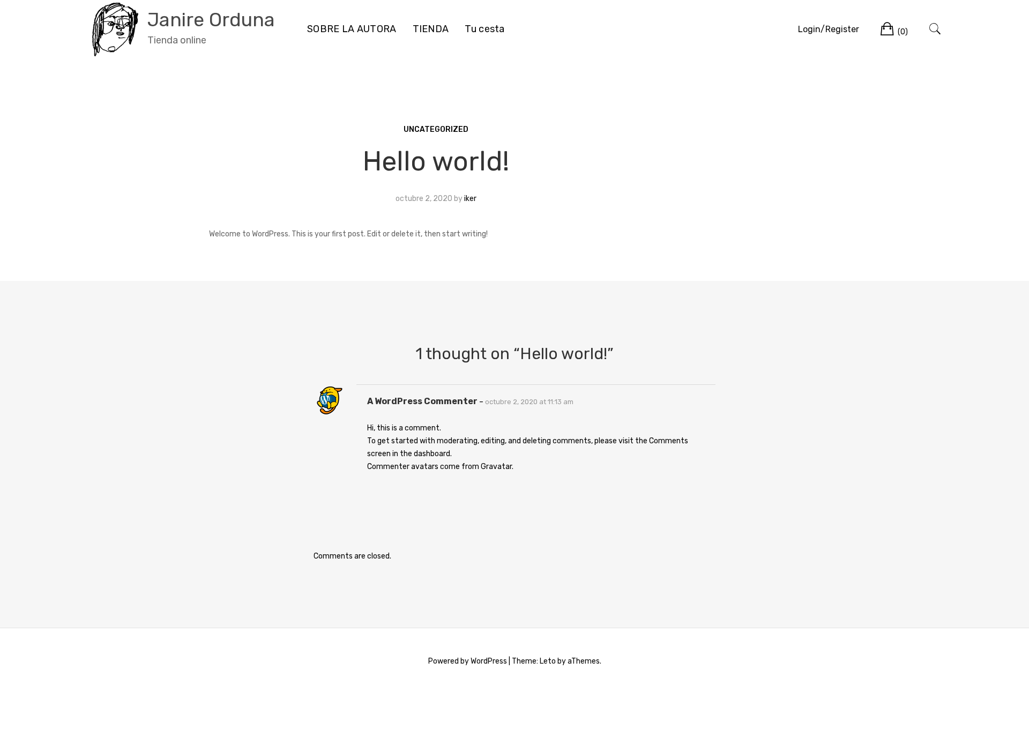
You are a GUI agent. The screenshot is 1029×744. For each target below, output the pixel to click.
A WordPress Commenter (422, 401)
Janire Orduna (211, 19)
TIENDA (431, 29)
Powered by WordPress (467, 661)
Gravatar (496, 466)
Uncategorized (436, 129)
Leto (548, 661)
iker (470, 198)
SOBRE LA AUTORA (352, 29)
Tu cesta (484, 29)
